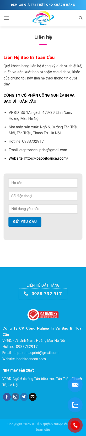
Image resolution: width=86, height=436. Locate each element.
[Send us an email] (33, 397)
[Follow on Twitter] (24, 397)
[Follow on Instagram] (15, 397)
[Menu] (6, 18)
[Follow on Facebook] (7, 397)
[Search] (80, 18)
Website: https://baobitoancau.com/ (38, 158)
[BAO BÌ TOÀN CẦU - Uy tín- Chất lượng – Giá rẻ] (43, 18)
